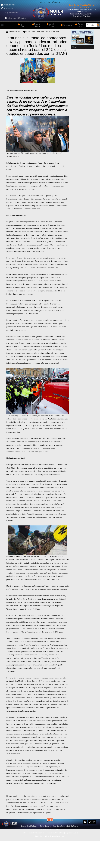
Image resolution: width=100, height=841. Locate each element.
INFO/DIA (40, 32)
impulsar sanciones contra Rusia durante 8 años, (37, 484)
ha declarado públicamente (39, 356)
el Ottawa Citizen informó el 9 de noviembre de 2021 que (40, 632)
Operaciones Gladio (41, 586)
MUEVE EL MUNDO (52, 32)
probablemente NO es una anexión (23, 261)
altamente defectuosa (30, 488)
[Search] (98, 25)
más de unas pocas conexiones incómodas (27, 353)
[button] (82, 6)
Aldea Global (31, 32)
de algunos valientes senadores (44, 796)
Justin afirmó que (21, 304)
